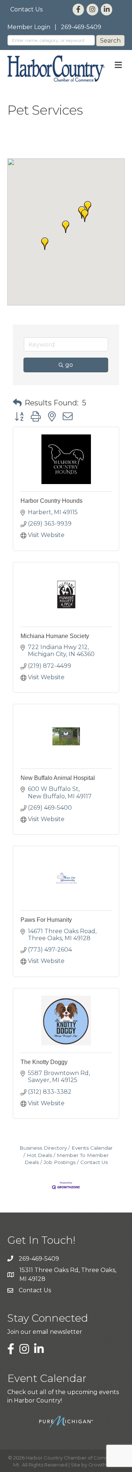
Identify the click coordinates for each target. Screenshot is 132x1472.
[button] (44, 243)
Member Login (28, 27)
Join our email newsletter (44, 1331)
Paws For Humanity (46, 920)
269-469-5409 (81, 27)
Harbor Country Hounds (51, 501)
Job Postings (60, 1162)
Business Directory (43, 1148)
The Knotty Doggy (44, 1062)
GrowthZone (103, 1465)
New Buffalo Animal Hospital (58, 778)
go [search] (69, 364)
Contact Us (26, 9)
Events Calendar (92, 1148)
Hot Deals (39, 1155)
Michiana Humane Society (55, 636)
